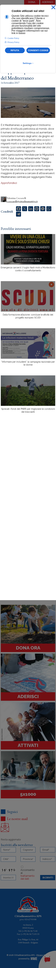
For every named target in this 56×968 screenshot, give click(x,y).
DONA (31, 2)
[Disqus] (28, 469)
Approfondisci (9, 183)
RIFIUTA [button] (15, 50)
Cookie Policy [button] (13, 38)
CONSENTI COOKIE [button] (38, 50)
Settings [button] (28, 63)
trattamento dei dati (28, 877)
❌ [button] (53, 7)
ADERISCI (47, 2)
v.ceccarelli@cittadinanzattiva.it (22, 201)
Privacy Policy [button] (13, 42)
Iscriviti (47, 877)
